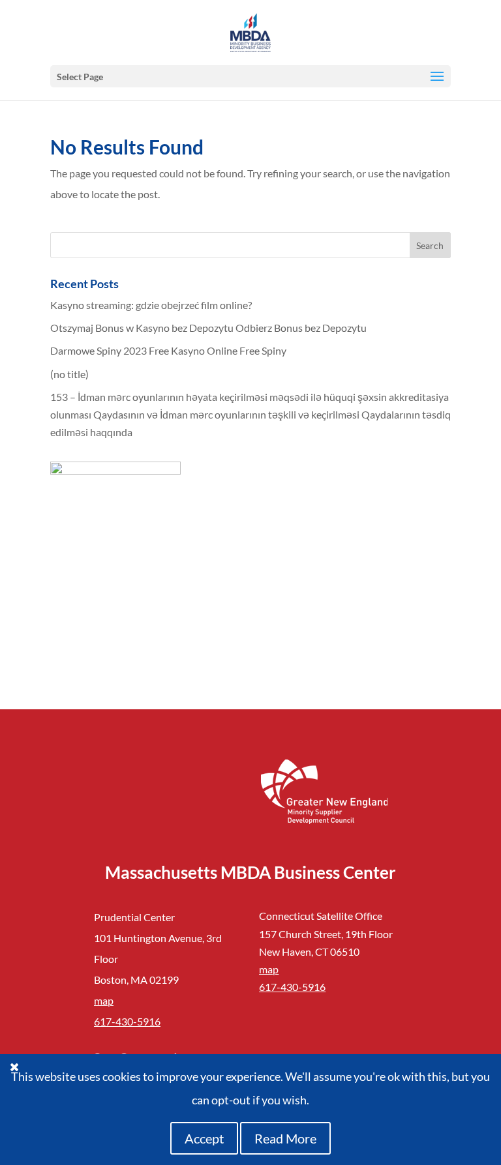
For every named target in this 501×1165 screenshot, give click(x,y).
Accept (204, 1138)
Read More (285, 1138)
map (104, 1000)
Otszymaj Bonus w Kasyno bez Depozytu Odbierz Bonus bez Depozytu (208, 327)
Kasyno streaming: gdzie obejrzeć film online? (151, 305)
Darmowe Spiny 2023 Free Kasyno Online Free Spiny (168, 350)
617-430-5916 (127, 1021)
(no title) (69, 374)
